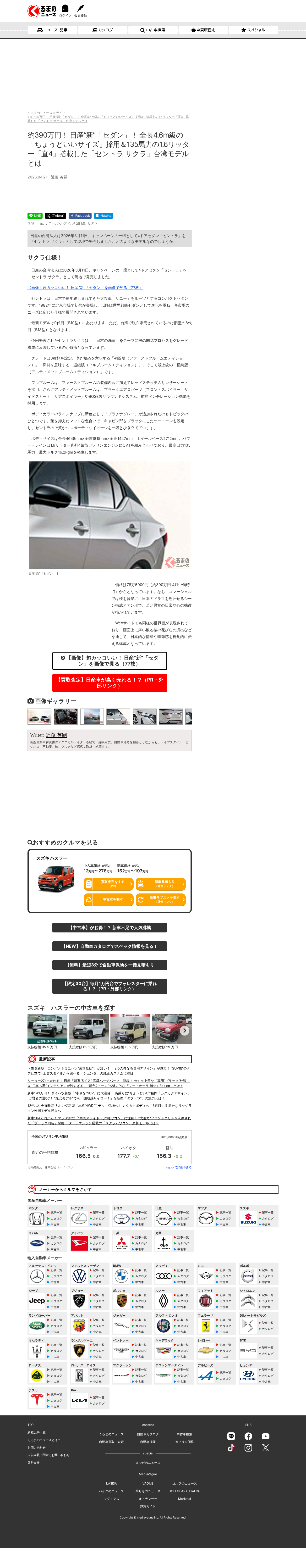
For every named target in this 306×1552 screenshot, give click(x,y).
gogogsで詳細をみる (178, 1167)
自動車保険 (148, 1442)
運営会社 (33, 1462)
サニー (50, 223)
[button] (34, 1031)
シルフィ (63, 223)
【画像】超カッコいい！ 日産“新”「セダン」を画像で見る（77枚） (85, 287)
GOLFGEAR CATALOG (185, 1491)
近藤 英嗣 (59, 177)
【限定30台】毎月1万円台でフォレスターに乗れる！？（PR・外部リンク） (110, 986)
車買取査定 (205, 30)
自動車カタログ (148, 1434)
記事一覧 (56, 1212)
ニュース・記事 (55, 30)
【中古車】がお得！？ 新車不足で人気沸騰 (109, 927)
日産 (39, 223)
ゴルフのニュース (184, 1483)
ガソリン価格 (184, 1442)
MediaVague (148, 1474)
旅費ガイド (148, 1506)
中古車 (55, 1224)
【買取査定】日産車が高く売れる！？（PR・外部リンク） (110, 683)
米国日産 (79, 223)
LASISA (111, 1483)
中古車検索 (155, 30)
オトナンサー (148, 1499)
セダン (92, 223)
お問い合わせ (36, 1447)
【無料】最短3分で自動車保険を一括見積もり (109, 964)
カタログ (105, 30)
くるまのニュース (111, 1434)
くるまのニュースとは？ (44, 1440)
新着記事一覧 (36, 1432)
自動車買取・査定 (111, 1442)
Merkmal (184, 1499)
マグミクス (111, 1499)
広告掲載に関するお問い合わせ (48, 1455)
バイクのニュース (111, 1491)
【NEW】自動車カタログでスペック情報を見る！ (109, 946)
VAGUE (147, 1483)
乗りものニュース (148, 1491)
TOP (30, 1425)
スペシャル (256, 30)
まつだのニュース (148, 1462)
